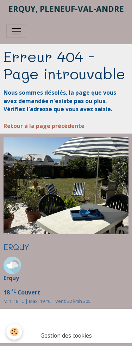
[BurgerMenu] (16, 31)
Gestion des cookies (66, 335)
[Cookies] (14, 332)
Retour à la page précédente (44, 126)
